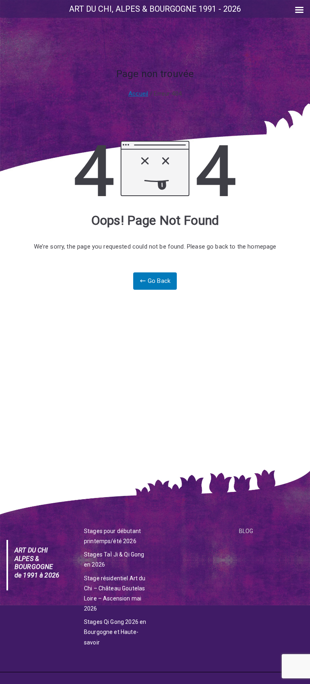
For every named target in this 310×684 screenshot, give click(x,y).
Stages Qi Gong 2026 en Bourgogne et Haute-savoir (115, 632)
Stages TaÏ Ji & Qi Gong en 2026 (114, 559)
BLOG (246, 531)
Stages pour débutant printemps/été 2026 (112, 536)
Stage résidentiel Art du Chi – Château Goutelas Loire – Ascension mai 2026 (115, 593)
